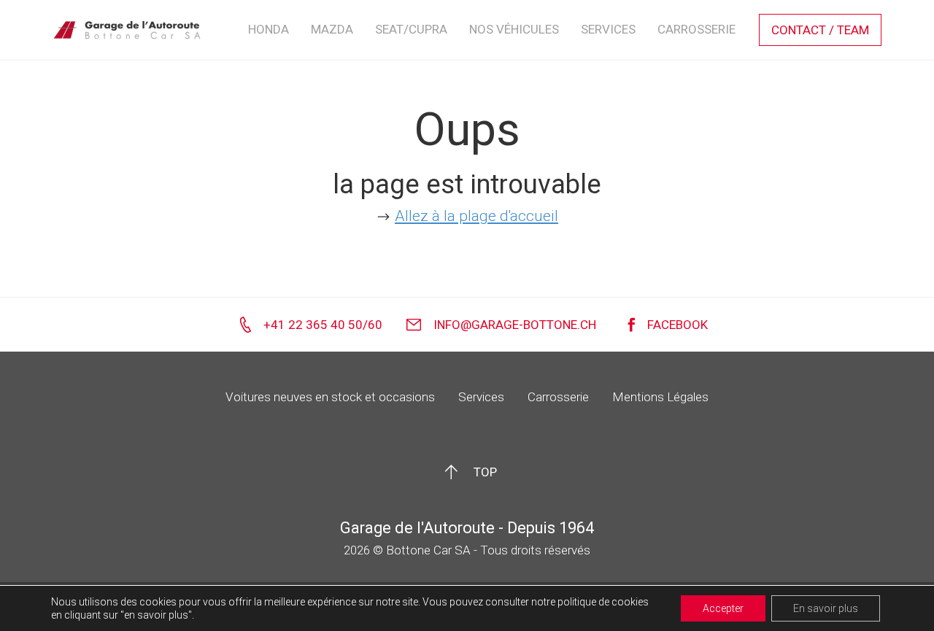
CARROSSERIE (696, 29)
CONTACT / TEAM (820, 30)
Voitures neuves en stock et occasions (330, 397)
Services (481, 397)
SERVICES (608, 29)
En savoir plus (825, 608)
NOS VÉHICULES (514, 29)
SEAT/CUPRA (411, 29)
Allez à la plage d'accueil (476, 216)
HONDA (268, 29)
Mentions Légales (660, 397)
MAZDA (332, 29)
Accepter (723, 608)
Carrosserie (558, 397)
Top (485, 472)
